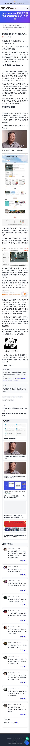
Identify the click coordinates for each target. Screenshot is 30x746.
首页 (6, 25)
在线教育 (20, 397)
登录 (17, 723)
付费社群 (14, 397)
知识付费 (5, 400)
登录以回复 (23, 560)
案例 (10, 25)
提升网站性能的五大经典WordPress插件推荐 (14, 408)
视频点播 (11, 400)
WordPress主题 (6, 397)
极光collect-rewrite (16, 25)
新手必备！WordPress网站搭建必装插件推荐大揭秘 (14, 414)
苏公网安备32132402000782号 (15, 743)
